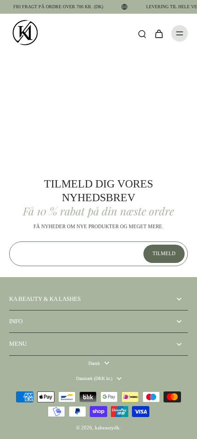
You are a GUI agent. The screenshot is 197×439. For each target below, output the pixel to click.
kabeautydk (107, 427)
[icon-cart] (158, 33)
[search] (142, 33)
